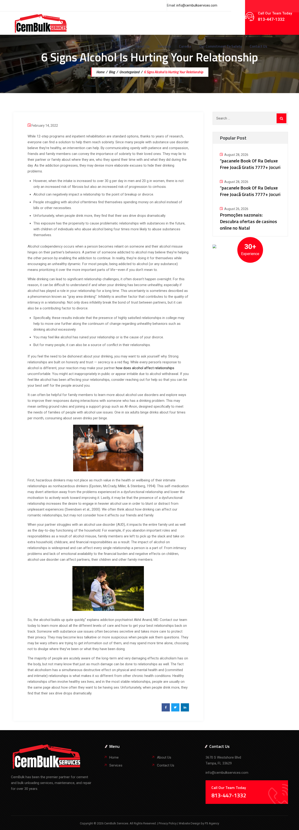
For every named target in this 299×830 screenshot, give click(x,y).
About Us (142, 46)
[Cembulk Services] (41, 23)
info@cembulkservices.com (196, 5)
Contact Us (258, 46)
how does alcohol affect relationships (145, 368)
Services (164, 46)
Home (123, 46)
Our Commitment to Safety (220, 46)
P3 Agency (212, 823)
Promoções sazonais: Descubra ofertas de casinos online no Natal (248, 221)
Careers (185, 46)
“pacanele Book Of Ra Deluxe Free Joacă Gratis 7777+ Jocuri (250, 164)
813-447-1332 (271, 19)
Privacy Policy (168, 823)
